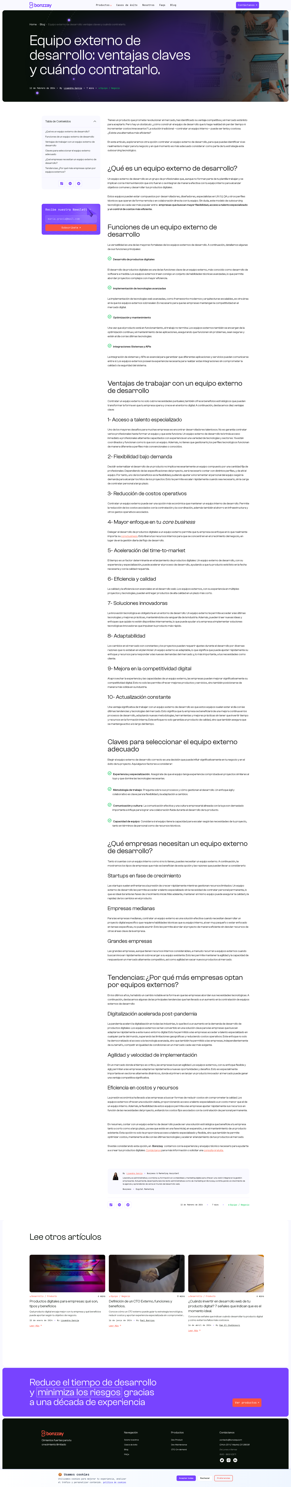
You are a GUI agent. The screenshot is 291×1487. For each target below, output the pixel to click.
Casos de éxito (126, 5)
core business (129, 536)
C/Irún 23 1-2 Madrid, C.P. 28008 (234, 1445)
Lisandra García (73, 88)
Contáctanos (246, 5)
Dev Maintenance (179, 1445)
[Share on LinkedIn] (70, 183)
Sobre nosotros (131, 1440)
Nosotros (148, 5)
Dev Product (176, 1440)
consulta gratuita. (214, 1150)
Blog (173, 5)
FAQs (126, 1454)
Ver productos (246, 1402)
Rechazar (205, 1478)
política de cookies (114, 1482)
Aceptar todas (186, 1478)
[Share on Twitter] (78, 183)
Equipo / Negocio (110, 88)
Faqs (162, 5)
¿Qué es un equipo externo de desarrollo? (67, 131)
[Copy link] (61, 183)
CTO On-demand (179, 1449)
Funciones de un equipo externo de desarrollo (69, 136)
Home (33, 24)
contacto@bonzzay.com (230, 1440)
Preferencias (223, 1478)
